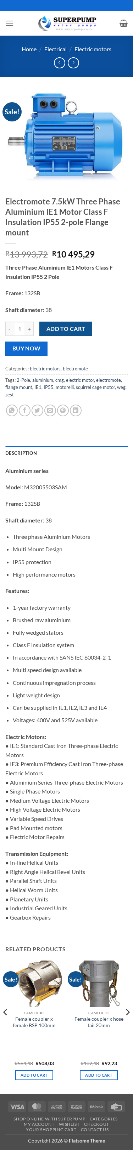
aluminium (42, 380)
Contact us (95, 1129)
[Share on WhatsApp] (12, 410)
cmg (59, 380)
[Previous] (5, 1026)
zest (9, 394)
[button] (9, 23)
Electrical (55, 49)
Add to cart (65, 329)
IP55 (49, 387)
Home (29, 49)
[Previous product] (73, 62)
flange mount (18, 387)
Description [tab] (21, 453)
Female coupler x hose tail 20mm (98, 1022)
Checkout (96, 1124)
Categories (104, 1119)
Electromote (75, 368)
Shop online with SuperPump (49, 1119)
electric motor (80, 380)
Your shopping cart (51, 1129)
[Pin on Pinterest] (63, 410)
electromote (108, 380)
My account (39, 1124)
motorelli (65, 387)
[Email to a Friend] (50, 410)
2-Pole (23, 380)
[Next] (127, 1026)
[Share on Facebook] (25, 410)
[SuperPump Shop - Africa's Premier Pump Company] (66, 23)
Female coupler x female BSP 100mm (34, 1022)
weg (121, 387)
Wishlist (69, 1124)
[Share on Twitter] (37, 410)
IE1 (37, 387)
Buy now (26, 348)
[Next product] (59, 62)
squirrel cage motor (95, 387)
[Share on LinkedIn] (76, 410)
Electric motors (92, 49)
